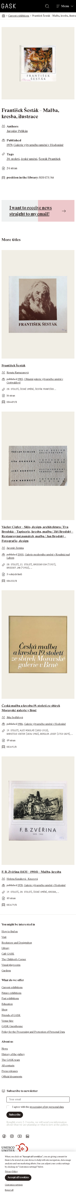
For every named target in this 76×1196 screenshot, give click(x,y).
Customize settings (14, 1184)
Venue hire (7, 1020)
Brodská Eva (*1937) (44, 564)
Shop (4, 1009)
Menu (65, 6)
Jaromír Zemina (15, 548)
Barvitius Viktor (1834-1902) (23, 734)
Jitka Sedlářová (15, 717)
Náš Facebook (4, 1136)
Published (14, 140)
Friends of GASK (11, 1015)
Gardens (6, 970)
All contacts (8, 1065)
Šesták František (50, 159)
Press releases (10, 1071)
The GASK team (11, 1059)
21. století (26, 564)
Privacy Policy (11, 1171)
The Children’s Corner (14, 959)
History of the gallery (13, 1054)
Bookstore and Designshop (17, 942)
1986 (20, 724)
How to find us (10, 931)
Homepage (3, 16)
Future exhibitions (11, 993)
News (5, 1048)
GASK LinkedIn (27, 1136)
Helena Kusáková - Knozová (22, 878)
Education (7, 1004)
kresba (52, 892)
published (12, 379)
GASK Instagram (11, 1136)
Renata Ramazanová (18, 372)
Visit (4, 937)
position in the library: (23, 177)
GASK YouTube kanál (19, 1136)
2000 (21, 554)
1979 (9, 145)
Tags (10, 154)
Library (5, 948)
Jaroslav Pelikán (17, 131)
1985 (20, 379)
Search (48, 6)
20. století (13, 159)
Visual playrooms (11, 965)
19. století (13, 730)
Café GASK (8, 953)
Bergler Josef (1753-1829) (55, 734)
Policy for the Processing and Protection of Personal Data (33, 1031)
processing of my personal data (47, 1106)
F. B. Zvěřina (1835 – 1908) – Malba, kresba (31, 872)
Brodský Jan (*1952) (18, 567)
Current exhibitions (18, 15)
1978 (20, 885)
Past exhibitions (10, 998)
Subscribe (14, 1114)
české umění (29, 159)
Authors (12, 126)
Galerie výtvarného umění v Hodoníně (38, 145)
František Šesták (13, 365)
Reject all (9, 1190)
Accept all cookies (18, 1177)
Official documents (12, 1076)
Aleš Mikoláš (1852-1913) (34, 730)
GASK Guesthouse (12, 1026)
